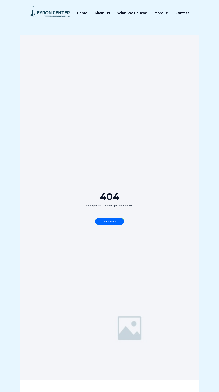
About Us (102, 12)
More (158, 12)
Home (82, 12)
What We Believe (132, 12)
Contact (182, 12)
